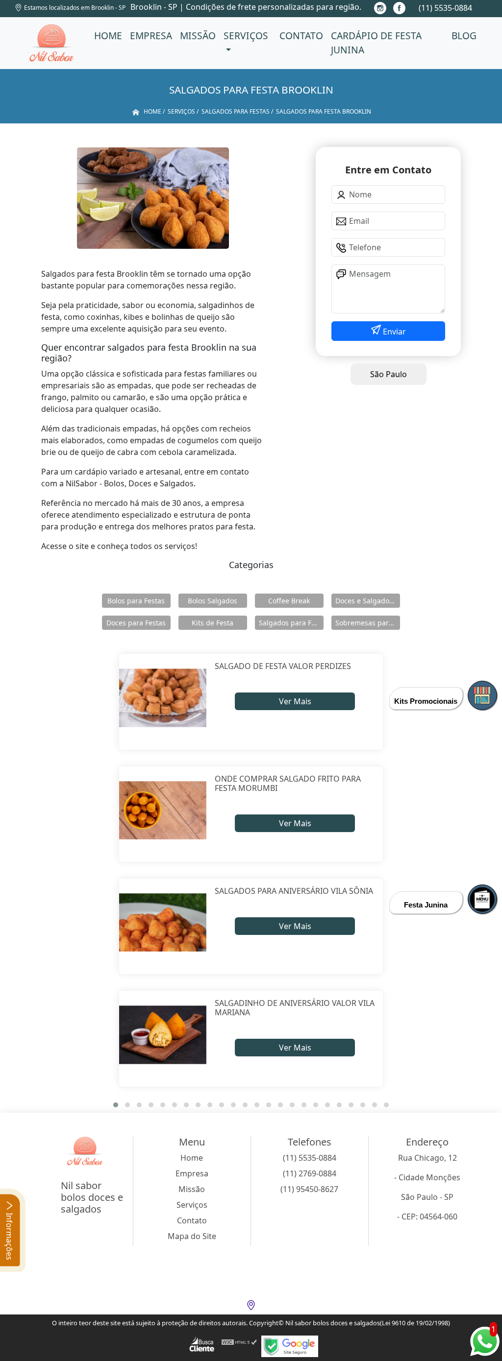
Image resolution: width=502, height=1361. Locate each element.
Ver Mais (295, 701)
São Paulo (388, 374)
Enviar (393, 331)
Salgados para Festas (291, 622)
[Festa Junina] (482, 899)
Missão (198, 35)
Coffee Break (289, 600)
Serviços (246, 35)
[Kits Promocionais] (482, 695)
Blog (464, 35)
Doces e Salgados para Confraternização (367, 600)
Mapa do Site (192, 1236)
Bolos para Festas (136, 600)
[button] (116, 1105)
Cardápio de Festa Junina (376, 42)
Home (108, 35)
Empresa (151, 35)
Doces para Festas (136, 622)
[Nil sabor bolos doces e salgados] (52, 43)
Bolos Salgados (212, 600)
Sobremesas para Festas (367, 622)
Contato (301, 35)
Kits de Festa (212, 622)
